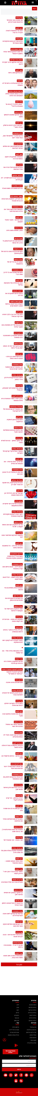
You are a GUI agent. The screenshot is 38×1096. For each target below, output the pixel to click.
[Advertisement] (19, 982)
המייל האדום (33, 1035)
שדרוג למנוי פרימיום (31, 1032)
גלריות (17, 1013)
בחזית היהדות (32, 1018)
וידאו (18, 1005)
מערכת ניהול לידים (14, 1030)
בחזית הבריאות (32, 1010)
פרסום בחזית (15, 1027)
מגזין (18, 1007)
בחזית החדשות (32, 1007)
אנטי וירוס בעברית (14, 1032)
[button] (32, 2)
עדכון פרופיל (33, 1027)
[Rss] (21, 1081)
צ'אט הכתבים (32, 1005)
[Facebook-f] (21, 1075)
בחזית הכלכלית (32, 1013)
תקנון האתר (33, 1040)
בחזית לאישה (32, 1015)
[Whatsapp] (32, 1075)
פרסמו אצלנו (33, 1038)
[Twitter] (16, 1075)
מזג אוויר (17, 1018)
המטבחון (16, 1015)
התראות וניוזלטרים (31, 1030)
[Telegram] (26, 1075)
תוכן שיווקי (16, 1020)
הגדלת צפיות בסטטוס (13, 1035)
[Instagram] (11, 1075)
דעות (18, 1010)
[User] (16, 1081)
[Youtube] (6, 1075)
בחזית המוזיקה (32, 1020)
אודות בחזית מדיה (31, 1043)
